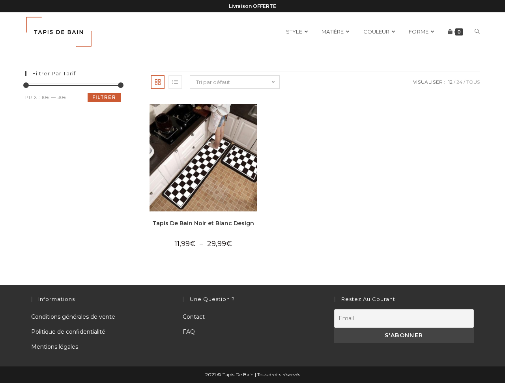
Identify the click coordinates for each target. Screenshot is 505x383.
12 (450, 82)
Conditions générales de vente (73, 316)
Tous (473, 82)
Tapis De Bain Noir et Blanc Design (203, 223)
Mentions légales (54, 346)
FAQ (189, 331)
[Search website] (477, 32)
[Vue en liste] (175, 82)
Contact (194, 316)
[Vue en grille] (158, 82)
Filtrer (104, 97)
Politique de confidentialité (68, 331)
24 (459, 82)
